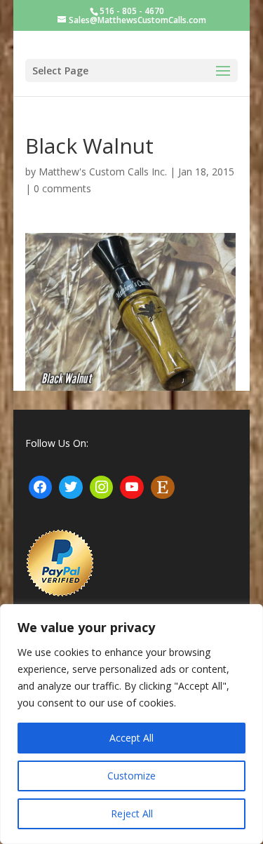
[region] (131, 724)
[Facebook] (40, 487)
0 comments (62, 188)
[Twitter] (70, 487)
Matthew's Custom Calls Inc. (103, 171)
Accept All (131, 737)
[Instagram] (101, 487)
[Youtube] (131, 487)
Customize (131, 775)
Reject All (132, 813)
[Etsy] (162, 487)
